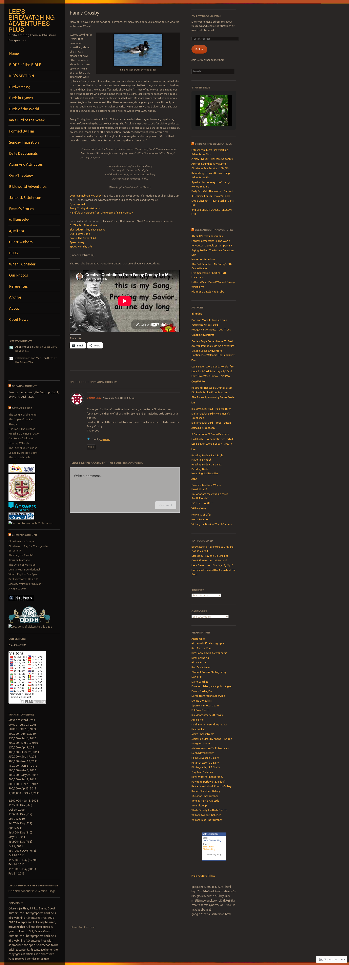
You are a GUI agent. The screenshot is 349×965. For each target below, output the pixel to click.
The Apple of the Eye (20, 419)
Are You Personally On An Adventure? (213, 345)
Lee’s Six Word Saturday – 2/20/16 (211, 371)
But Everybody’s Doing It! (23, 579)
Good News (18, 319)
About (14, 308)
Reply (91, 446)
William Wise (19, 220)
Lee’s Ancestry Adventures (214, 230)
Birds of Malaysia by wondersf (209, 652)
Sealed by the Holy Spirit (22, 452)
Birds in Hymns (21, 98)
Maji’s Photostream (202, 733)
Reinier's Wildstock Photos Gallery (211, 786)
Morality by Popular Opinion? (25, 583)
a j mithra (16, 231)
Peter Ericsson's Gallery (205, 762)
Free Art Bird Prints (203, 875)
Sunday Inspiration (24, 142)
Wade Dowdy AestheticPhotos (209, 810)
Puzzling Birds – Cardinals (206, 464)
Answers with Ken (24, 535)
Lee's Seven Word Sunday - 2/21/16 (212, 565)
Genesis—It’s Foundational (24, 569)
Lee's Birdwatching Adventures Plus (31, 20)
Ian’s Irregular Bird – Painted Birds (211, 408)
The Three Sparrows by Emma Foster (213, 397)
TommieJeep (199, 805)
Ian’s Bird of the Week (27, 120)
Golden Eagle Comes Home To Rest (212, 341)
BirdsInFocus (198, 662)
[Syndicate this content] (9, 386)
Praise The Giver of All (83, 238)
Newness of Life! (201, 514)
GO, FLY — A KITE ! (202, 503)
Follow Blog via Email (206, 16)
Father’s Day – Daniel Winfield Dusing (213, 282)
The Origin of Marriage (22, 564)
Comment (165, 505)
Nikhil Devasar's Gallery (205, 757)
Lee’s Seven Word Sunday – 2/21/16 (212, 366)
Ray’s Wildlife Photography (207, 776)
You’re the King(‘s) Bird (204, 324)
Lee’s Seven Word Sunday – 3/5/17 (211, 443)
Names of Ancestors (203, 259)
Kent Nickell (198, 729)
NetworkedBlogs (210, 834)
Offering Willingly (18, 443)
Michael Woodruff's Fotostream (210, 748)
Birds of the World (24, 109)
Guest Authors (21, 242)
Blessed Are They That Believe (87, 229)
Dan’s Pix (196, 676)
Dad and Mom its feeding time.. (209, 320)
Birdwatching (19, 87)
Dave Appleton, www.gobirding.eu (211, 686)
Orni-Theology (21, 175)
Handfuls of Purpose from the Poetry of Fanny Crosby (101, 212)
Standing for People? (21, 555)
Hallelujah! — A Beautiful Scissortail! (212, 439)
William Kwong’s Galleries (206, 814)
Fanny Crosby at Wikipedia (85, 208)
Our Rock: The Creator (21, 428)
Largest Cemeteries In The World (210, 240)
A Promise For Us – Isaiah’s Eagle (210, 196)
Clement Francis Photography (208, 672)
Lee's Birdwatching (212, 840)
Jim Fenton (197, 719)
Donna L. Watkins (201, 700)
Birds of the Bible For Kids (213, 143)
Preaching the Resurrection (24, 433)
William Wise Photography (206, 819)
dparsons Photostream (205, 705)
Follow (199, 49)
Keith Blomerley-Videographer (209, 724)
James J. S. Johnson (25, 198)
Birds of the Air (200, 657)
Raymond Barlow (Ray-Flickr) (208, 781)
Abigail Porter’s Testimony (207, 236)
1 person (105, 439)
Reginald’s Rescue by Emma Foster (211, 387)
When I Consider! (22, 264)
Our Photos (18, 275)
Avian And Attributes (26, 164)
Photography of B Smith (205, 767)
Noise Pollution (200, 519)
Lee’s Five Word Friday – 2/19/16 (210, 376)
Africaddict (198, 638)
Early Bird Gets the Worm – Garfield (212, 191)
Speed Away (77, 242)
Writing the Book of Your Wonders (211, 524)
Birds (211, 846)
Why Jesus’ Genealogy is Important (211, 245)
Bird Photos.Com (201, 648)
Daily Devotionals (23, 153)
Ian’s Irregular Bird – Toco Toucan (211, 422)
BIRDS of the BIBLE (25, 65)
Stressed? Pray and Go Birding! (209, 555)
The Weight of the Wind (22, 414)
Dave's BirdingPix (201, 691)
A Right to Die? (17, 588)
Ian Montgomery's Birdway (207, 714)
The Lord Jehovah (19, 457)
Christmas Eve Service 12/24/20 (209, 168)
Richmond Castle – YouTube (207, 291)
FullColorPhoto (200, 710)
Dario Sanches (199, 681)
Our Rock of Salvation (21, 438)
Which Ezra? (198, 286)
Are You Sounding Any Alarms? (209, 163)
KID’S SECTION (21, 76)
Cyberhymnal (77, 204)
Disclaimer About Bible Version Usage (32, 891)
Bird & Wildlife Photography (207, 643)
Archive (15, 297)
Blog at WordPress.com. (83, 927)
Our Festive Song (80, 233)
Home (14, 54)
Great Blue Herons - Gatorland (209, 560)
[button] (204, 115)
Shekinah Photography (204, 796)
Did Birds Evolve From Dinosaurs (210, 392)
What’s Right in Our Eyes (22, 574)
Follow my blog (214, 854)
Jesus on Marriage (19, 560)
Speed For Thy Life (81, 246)
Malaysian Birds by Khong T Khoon (211, 738)
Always (12, 424)
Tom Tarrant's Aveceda (205, 800)
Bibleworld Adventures (27, 186)
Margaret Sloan (200, 743)
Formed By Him (21, 131)
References (18, 286)
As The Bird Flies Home (83, 225)
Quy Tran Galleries (202, 772)
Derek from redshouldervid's (208, 695)
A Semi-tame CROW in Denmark (210, 434)
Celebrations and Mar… (29, 358)
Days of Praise (22, 408)
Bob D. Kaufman (200, 667)
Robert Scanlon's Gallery (205, 791)
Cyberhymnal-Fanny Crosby (85, 195)
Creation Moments (24, 386)
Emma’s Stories (21, 209)
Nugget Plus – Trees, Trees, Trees (211, 329)
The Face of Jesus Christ (22, 447)
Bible (205, 846)
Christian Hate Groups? (22, 541)
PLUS (13, 253)
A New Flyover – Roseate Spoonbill (212, 158)
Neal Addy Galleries (202, 752)
